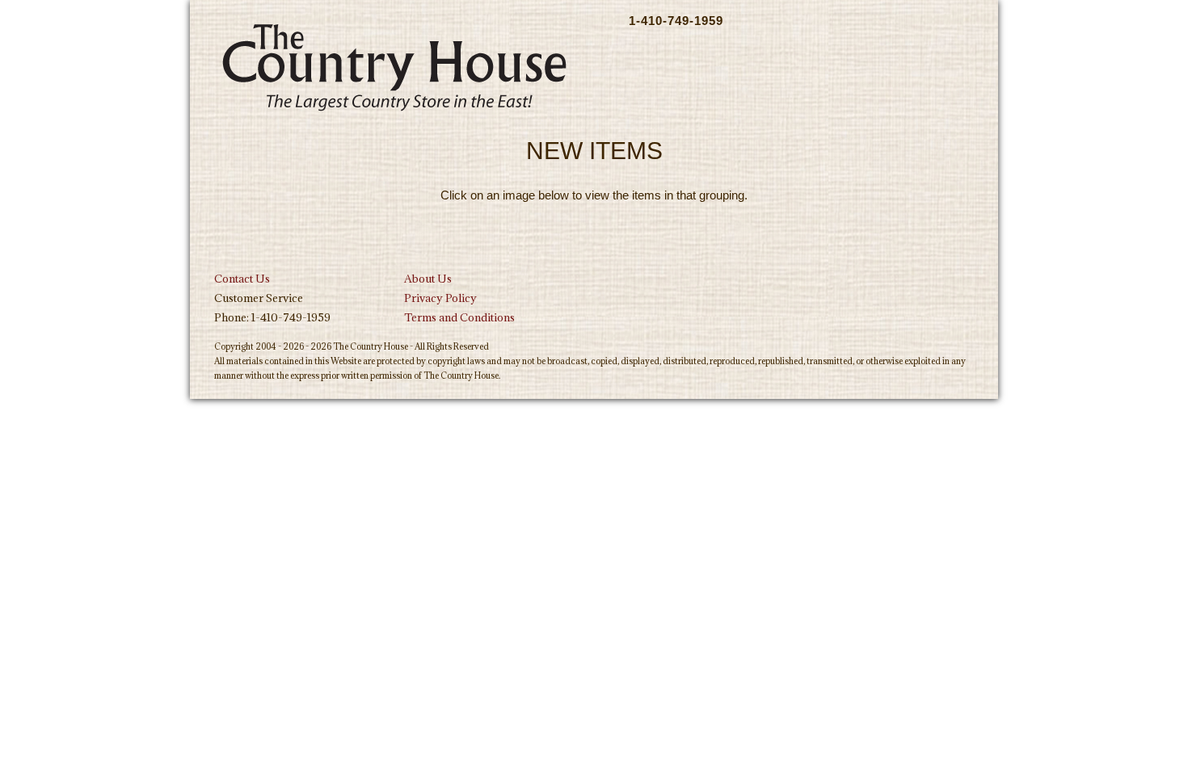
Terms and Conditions (459, 317)
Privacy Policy (440, 298)
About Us (428, 278)
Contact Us (242, 278)
